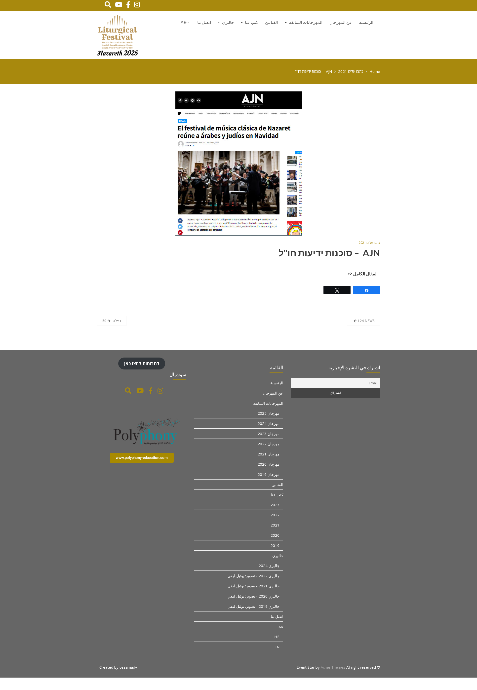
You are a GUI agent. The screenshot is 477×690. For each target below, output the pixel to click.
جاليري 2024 (269, 565)
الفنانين (271, 22)
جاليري (228, 22)
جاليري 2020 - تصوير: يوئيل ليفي (253, 596)
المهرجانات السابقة (305, 22)
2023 (275, 504)
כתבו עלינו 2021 (369, 242)
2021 (275, 525)
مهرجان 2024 (268, 423)
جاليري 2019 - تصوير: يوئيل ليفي (253, 606)
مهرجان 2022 (268, 443)
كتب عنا (251, 22)
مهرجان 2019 (268, 474)
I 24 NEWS (366, 320)
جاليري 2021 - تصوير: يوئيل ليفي (253, 585)
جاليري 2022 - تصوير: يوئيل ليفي (253, 575)
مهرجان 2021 (268, 453)
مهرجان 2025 (268, 413)
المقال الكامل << (362, 273)
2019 (275, 545)
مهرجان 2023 (268, 433)
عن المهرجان (340, 22)
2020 (275, 535)
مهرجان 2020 (268, 464)
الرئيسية (366, 22)
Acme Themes (333, 667)
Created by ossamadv (118, 667)
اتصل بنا (204, 22)
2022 (275, 514)
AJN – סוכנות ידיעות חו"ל (329, 252)
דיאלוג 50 (111, 320)
